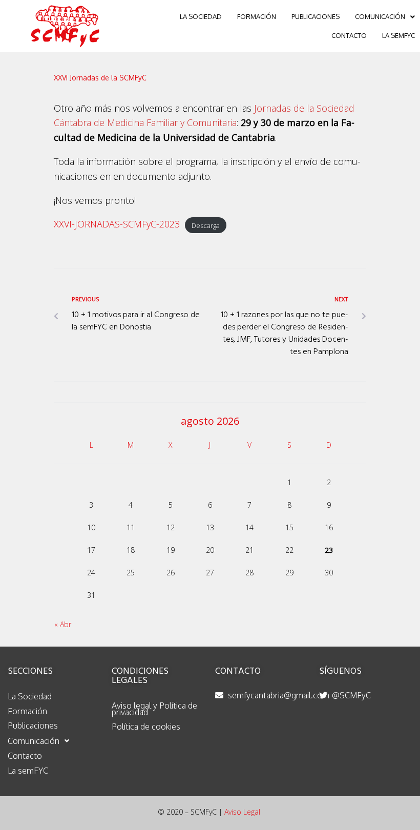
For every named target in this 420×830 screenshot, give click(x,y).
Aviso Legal (242, 812)
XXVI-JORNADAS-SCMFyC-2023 (117, 224)
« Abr (62, 624)
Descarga (206, 225)
